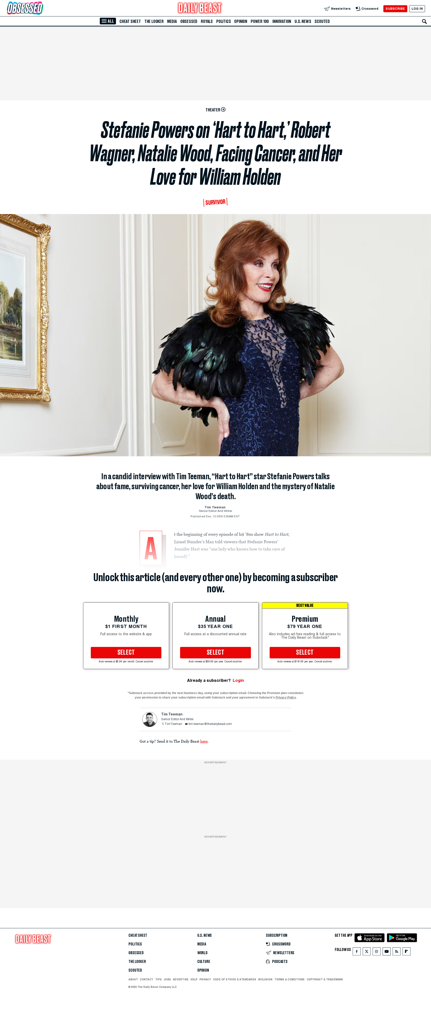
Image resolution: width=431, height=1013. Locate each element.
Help (194, 979)
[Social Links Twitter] (367, 952)
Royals (207, 21)
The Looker (154, 21)
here (204, 741)
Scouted (322, 21)
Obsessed (188, 21)
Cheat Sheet (130, 21)
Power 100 (260, 21)
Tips (158, 979)
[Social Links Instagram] (377, 952)
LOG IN (417, 8)
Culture (203, 962)
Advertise (181, 979)
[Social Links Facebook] (357, 952)
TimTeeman (173, 724)
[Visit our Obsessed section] (41, 8)
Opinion (240, 21)
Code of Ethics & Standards (234, 979)
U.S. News (303, 21)
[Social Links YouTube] (387, 952)
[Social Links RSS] (397, 952)
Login (238, 680)
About (133, 979)
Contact (146, 979)
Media (172, 21)
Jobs (167, 979)
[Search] (424, 21)
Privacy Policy (286, 697)
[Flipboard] (406, 952)
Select (126, 652)
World (202, 953)
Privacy (205, 979)
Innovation (281, 21)
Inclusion (265, 979)
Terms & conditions (289, 979)
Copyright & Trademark (325, 979)
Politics (223, 21)
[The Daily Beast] (200, 8)
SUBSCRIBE (395, 8)
